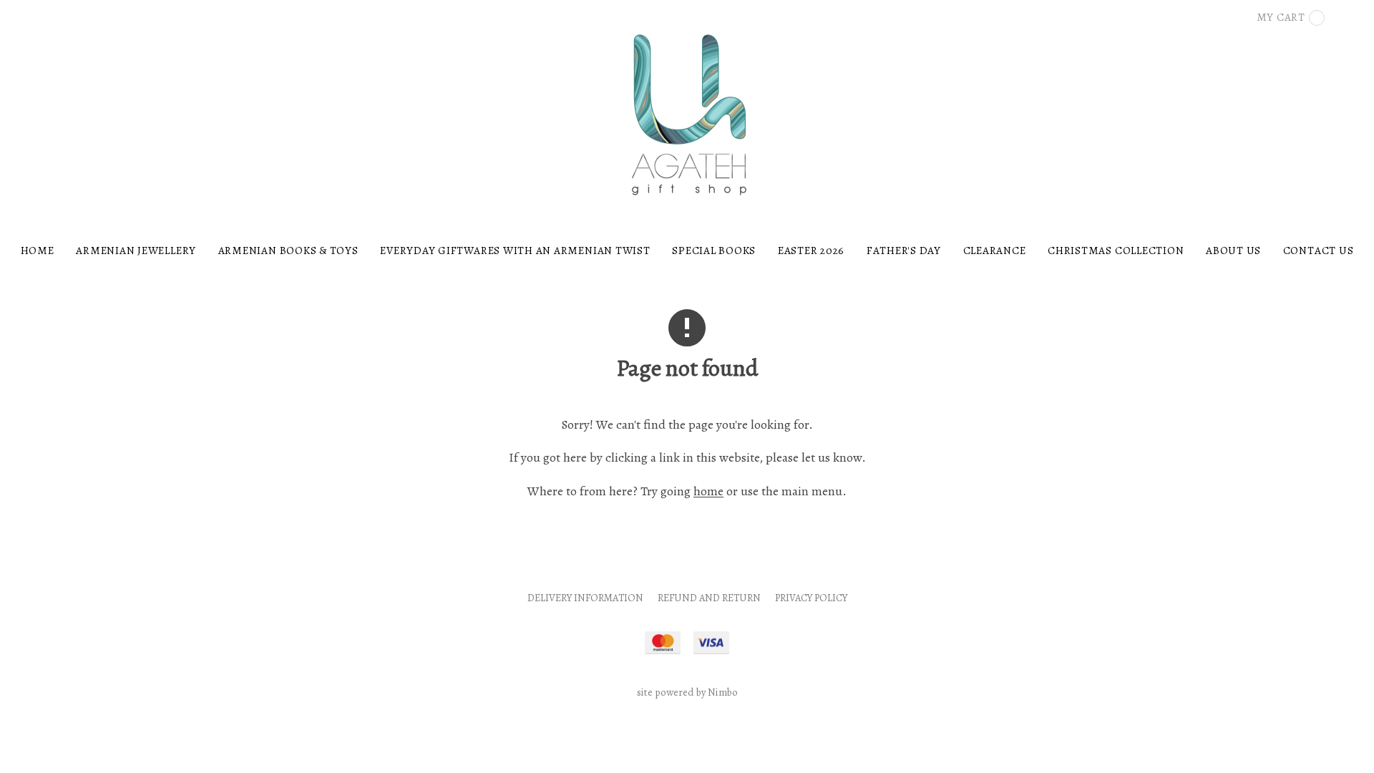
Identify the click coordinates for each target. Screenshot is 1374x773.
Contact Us (1318, 250)
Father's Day (904, 250)
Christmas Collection (1116, 250)
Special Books (714, 250)
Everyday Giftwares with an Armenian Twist (515, 250)
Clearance (994, 250)
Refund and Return (709, 597)
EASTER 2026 (811, 250)
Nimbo (723, 692)
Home (37, 250)
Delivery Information (585, 597)
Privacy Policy (811, 597)
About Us (1233, 250)
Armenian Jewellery (136, 250)
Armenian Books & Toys (288, 250)
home (708, 491)
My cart (1281, 16)
